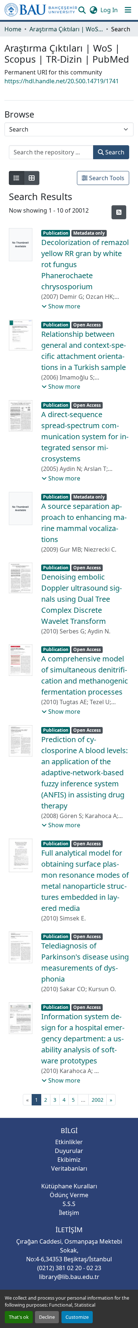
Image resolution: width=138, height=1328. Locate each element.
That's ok (19, 1317)
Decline (47, 1317)
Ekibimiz (69, 1160)
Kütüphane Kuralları (69, 1186)
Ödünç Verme (69, 1195)
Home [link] (12, 29)
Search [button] (114, 152)
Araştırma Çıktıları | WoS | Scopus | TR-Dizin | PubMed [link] (66, 29)
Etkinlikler (69, 1142)
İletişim (69, 1213)
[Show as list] (16, 178)
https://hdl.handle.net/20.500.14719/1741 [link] (61, 81)
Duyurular (69, 1151)
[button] (40, 10)
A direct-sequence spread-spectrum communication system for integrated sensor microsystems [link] (84, 436)
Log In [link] (109, 10)
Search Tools (106, 178)
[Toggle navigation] (128, 10)
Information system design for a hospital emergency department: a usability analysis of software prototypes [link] (82, 1038)
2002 (97, 1099)
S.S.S (69, 1204)
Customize (77, 1317)
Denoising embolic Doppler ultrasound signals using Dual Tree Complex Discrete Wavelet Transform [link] (81, 599)
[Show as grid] (31, 178)
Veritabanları (69, 1168)
